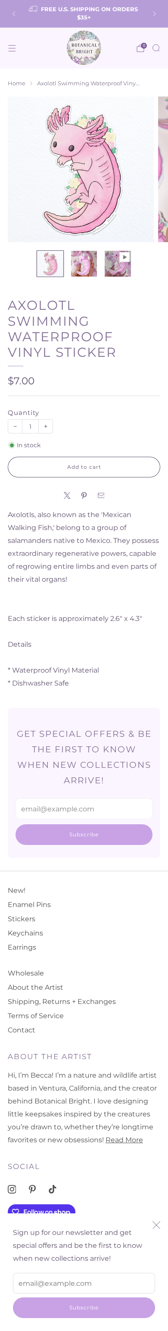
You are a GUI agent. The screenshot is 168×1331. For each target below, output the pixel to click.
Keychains (25, 933)
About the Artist (35, 987)
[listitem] (84, 14)
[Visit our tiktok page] (53, 1189)
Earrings (22, 947)
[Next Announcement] (154, 14)
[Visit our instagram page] (12, 1189)
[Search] (156, 48)
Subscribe (84, 1307)
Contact (21, 1030)
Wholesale (26, 973)
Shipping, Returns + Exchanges (62, 1001)
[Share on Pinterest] (84, 495)
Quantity (23, 413)
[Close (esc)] (156, 1225)
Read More (124, 1140)
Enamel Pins (29, 905)
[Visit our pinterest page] (32, 1189)
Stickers (21, 919)
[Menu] (12, 48)
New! (16, 890)
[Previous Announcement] (14, 14)
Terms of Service (36, 1016)
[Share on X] (67, 495)
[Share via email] (101, 495)
